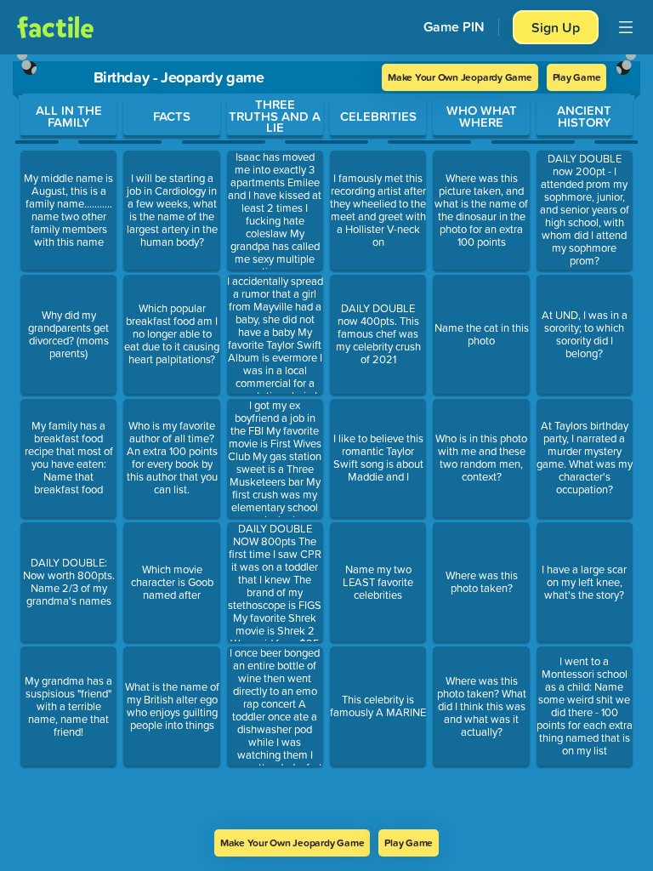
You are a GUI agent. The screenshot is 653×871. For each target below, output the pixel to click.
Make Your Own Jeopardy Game (460, 77)
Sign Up (555, 27)
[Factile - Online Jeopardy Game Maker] (55, 27)
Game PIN (454, 27)
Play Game (577, 77)
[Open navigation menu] (625, 27)
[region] (326, 441)
